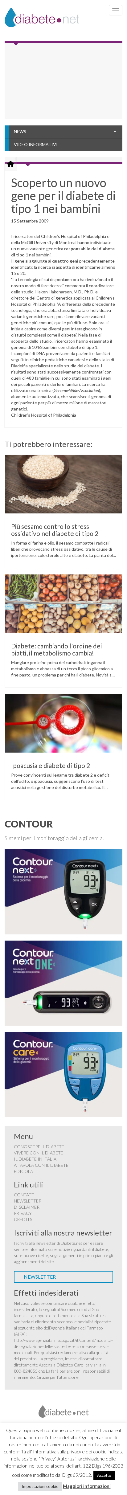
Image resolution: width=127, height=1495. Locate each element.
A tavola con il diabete (41, 1165)
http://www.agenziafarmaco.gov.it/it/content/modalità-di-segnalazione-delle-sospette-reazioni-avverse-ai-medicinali (63, 1346)
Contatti (25, 1194)
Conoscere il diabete (39, 1146)
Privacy (23, 1213)
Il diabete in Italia (35, 1159)
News (20, 131)
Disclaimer (26, 1207)
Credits (23, 1219)
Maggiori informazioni (87, 1486)
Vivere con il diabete (38, 1152)
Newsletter (27, 1200)
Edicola (23, 1171)
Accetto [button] (104, 1475)
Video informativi (36, 144)
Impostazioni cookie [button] (40, 1486)
